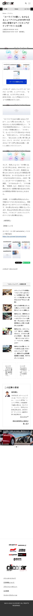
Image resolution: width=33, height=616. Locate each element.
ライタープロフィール (10, 595)
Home (16, 9)
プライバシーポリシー (10, 586)
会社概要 (6, 591)
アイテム (10, 13)
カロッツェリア (13, 269)
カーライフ (27, 9)
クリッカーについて (10, 578)
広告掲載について (9, 582)
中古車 (5, 9)
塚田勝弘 (22, 32)
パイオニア (6, 269)
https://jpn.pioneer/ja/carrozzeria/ (14, 236)
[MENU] (29, 3)
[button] (32, 9)
